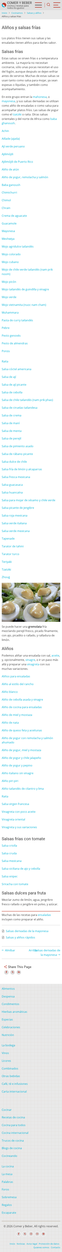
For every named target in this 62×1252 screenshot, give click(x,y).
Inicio (4, 12)
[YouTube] (37, 1234)
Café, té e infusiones (15, 1084)
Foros (5, 1189)
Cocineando (9, 1156)
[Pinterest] (43, 1234)
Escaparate (9, 1213)
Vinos (5, 1053)
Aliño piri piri (10, 781)
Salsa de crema (11, 415)
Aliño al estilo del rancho (18, 684)
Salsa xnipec (10, 876)
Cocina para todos (13, 1125)
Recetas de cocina (13, 1117)
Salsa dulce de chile (14, 462)
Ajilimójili (7, 154)
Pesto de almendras (15, 343)
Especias (7, 1019)
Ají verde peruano (13, 146)
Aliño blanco (10, 692)
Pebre (5, 328)
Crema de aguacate (14, 216)
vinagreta (33, 664)
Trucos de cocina (13, 1140)
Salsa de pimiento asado (17, 446)
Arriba (33, 950)
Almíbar (9, 950)
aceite (55, 655)
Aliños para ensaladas (16, 676)
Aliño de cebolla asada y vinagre (22, 699)
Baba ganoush (11, 185)
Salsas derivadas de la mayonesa (27, 931)
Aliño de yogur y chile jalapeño (21, 758)
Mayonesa (8, 231)
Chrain (6, 208)
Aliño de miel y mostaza (17, 715)
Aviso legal (32, 1243)
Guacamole (9, 223)
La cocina (8, 1166)
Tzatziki (6, 569)
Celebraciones (11, 1027)
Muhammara (10, 312)
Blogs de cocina (12, 1148)
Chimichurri (9, 192)
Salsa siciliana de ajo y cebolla (21, 869)
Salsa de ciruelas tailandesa (19, 408)
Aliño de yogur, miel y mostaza (21, 750)
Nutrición (8, 1035)
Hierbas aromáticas (14, 1012)
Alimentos (8, 989)
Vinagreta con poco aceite (18, 812)
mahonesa (40, 97)
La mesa (7, 1174)
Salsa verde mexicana (16, 531)
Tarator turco (10, 554)
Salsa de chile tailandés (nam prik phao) (27, 400)
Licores (6, 1061)
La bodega (8, 1045)
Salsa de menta (12, 431)
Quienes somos (41, 1247)
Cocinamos (17, 12)
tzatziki (17, 114)
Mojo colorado (11, 254)
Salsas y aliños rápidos (20, 937)
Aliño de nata (10, 722)
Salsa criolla (9, 845)
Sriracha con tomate (15, 884)
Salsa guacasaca (12, 485)
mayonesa (8, 101)
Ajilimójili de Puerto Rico (17, 162)
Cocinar (7, 1110)
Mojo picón (9, 282)
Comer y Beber (19, 3)
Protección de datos (49, 1243)
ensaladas (44, 915)
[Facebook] (18, 1234)
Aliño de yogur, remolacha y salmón (25, 177)
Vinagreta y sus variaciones (19, 827)
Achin (5, 131)
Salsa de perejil (11, 438)
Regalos (7, 1205)
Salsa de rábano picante (17, 454)
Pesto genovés (11, 335)
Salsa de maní (11, 423)
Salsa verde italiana (14, 523)
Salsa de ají (9, 377)
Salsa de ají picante (14, 384)
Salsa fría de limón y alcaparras (22, 469)
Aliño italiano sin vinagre (17, 773)
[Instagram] (31, 1234)
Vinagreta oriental (13, 819)
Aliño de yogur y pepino (17, 765)
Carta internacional (14, 1091)
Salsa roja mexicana (14, 515)
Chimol (6, 200)
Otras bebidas (11, 1076)
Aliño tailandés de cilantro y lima (23, 789)
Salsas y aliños (34, 12)
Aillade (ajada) (11, 139)
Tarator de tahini (13, 546)
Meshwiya (8, 239)
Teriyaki (7, 562)
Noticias (21, 1243)
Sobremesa (9, 1197)
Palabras (7, 1182)
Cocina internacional (15, 1133)
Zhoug (6, 577)
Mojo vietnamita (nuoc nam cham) (24, 305)
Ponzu (6, 351)
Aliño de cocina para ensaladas (22, 707)
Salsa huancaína (12, 492)
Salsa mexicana (12, 861)
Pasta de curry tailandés (17, 320)
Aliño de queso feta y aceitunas (22, 730)
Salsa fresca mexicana (16, 477)
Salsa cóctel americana (16, 369)
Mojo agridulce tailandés (18, 246)
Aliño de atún (10, 169)
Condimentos (10, 1004)
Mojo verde (9, 297)
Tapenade (8, 538)
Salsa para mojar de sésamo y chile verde (28, 500)
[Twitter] (24, 1234)
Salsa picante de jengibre (18, 508)
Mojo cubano (10, 262)
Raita (5, 361)
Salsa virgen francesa (15, 804)
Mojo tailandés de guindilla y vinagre (25, 289)
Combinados (10, 1068)
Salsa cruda (9, 853)
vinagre (30, 660)
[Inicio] (4, 5)
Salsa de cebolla (12, 392)
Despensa (8, 996)
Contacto (55, 1247)
